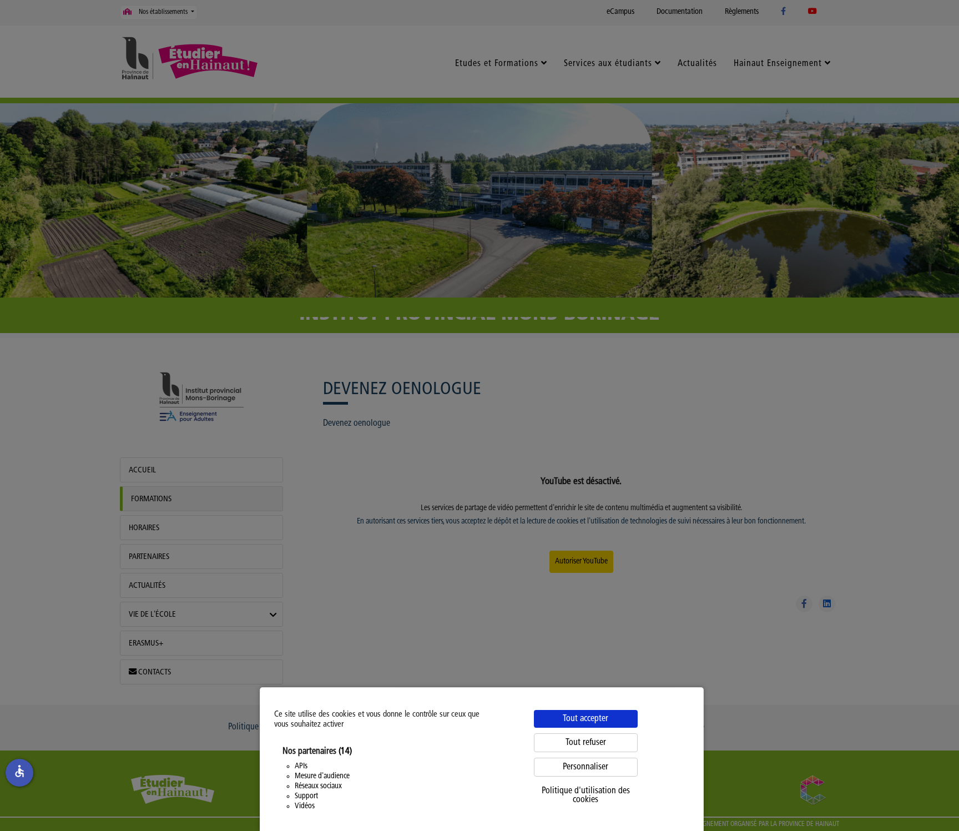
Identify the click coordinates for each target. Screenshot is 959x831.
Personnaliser (585, 767)
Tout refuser (586, 742)
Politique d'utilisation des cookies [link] (586, 795)
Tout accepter (585, 718)
